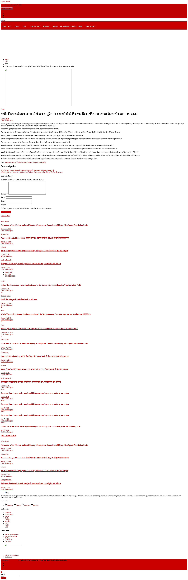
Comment (4, 194)
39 (1, 307)
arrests (39, 162)
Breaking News (5, 296)
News (17, 26)
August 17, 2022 (6, 318)
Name (3, 197)
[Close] (1, 572)
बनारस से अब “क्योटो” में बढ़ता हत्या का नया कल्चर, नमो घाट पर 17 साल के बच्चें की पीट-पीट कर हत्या (34, 251)
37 (1, 321)
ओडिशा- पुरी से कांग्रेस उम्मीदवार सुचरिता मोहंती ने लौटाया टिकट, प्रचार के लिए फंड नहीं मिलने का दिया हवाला (32, 172)
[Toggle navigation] (1, 22)
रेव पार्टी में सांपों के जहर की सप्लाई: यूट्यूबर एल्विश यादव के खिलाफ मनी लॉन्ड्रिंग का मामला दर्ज (27, 170)
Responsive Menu (7, 8)
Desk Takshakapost (7, 120)
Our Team (8, 541)
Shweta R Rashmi (6, 256)
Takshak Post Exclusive (68, 26)
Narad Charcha (91, 26)
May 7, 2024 (5, 119)
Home (4, 26)
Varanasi (3, 247)
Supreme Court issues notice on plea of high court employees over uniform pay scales (35, 393)
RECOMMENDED (8, 436)
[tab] (8, 272)
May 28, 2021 (5, 289)
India (9, 26)
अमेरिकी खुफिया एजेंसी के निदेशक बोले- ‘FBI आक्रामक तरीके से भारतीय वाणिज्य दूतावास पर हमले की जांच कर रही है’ (39, 329)
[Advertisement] (94, 43)
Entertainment (35, 26)
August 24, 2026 (6, 229)
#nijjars (29, 162)
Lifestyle (46, 26)
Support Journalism (11, 536)
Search (3, 574)
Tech (24, 26)
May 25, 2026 (5, 254)
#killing (19, 162)
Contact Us (8, 539)
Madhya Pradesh (6, 260)
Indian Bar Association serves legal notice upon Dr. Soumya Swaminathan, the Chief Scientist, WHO (41, 285)
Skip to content (5, 1)
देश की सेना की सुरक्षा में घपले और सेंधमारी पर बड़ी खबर (19, 299)
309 (2, 292)
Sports (7, 221)
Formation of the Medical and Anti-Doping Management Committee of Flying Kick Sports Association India (44, 225)
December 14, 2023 (7, 332)
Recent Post (5, 216)
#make (24, 162)
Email (3, 201)
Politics (7, 523)
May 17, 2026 (5, 267)
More (80, 26)
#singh (35, 162)
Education (8, 513)
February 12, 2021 (6, 303)
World (7, 525)
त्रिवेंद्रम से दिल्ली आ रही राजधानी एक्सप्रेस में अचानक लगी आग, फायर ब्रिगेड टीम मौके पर (31, 264)
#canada (7, 162)
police (44, 162)
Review (55, 26)
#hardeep (13, 162)
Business (7, 521)
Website (3, 204)
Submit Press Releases (12, 534)
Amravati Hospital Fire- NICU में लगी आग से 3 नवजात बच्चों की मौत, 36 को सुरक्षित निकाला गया (35, 238)
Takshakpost (13, 560)
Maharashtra (4, 234)
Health (3, 281)
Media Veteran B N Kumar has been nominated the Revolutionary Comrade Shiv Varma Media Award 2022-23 (46, 314)
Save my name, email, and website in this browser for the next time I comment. (27, 208)
